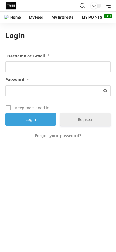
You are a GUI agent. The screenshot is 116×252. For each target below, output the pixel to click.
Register (85, 119)
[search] (82, 5)
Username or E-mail (27, 55)
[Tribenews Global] (11, 5)
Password (17, 79)
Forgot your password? (58, 135)
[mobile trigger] (106, 6)
